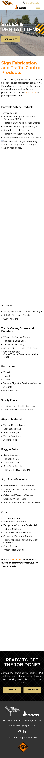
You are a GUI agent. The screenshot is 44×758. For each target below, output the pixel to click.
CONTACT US (12, 690)
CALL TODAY (32, 690)
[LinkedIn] (24, 732)
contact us (30, 92)
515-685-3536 (32, 3)
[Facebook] (20, 732)
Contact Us (14, 737)
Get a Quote (10, 39)
